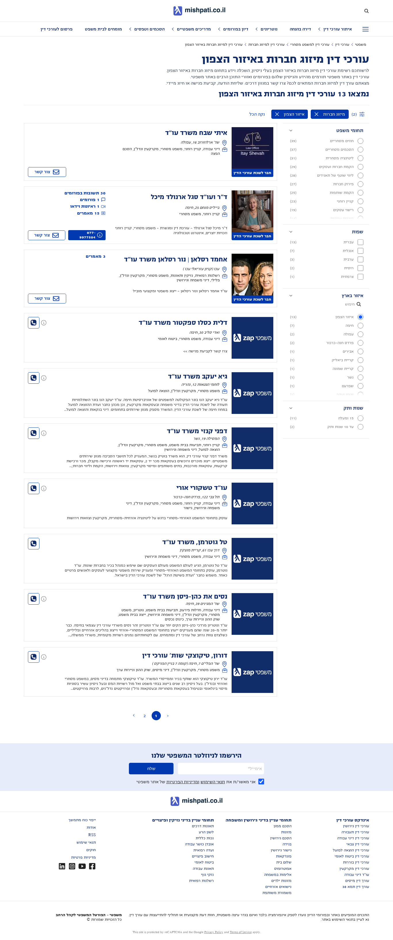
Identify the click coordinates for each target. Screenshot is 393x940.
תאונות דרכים (203, 826)
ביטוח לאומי (204, 862)
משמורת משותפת (276, 893)
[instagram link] (72, 866)
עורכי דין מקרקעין (354, 869)
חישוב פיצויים (203, 856)
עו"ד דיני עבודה (356, 875)
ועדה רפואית (203, 850)
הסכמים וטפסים (149, 29)
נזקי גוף (207, 875)
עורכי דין (342, 45)
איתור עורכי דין (337, 29)
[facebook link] (92, 866)
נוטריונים (269, 29)
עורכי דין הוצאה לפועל (351, 850)
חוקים (91, 850)
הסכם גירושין (280, 838)
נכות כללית (205, 838)
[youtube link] (82, 866)
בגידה (287, 844)
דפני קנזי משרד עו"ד (197, 431)
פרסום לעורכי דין (57, 29)
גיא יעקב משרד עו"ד (197, 376)
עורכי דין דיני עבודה (353, 838)
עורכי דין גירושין (356, 826)
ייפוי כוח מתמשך (82, 820)
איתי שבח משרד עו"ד (196, 132)
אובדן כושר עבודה (199, 844)
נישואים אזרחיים (278, 887)
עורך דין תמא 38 (355, 887)
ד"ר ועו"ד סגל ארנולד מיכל (189, 197)
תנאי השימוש (213, 781)
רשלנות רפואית (201, 881)
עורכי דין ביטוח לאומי (352, 856)
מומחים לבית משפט (103, 29)
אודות (91, 828)
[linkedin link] (62, 866)
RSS (92, 835)
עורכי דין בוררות (356, 862)
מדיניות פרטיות (83, 857)
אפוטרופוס (282, 869)
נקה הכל (257, 114)
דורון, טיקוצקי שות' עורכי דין (184, 655)
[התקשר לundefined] (33, 322)
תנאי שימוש (86, 842)
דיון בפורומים (235, 29)
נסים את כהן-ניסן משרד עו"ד (185, 596)
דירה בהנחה (300, 29)
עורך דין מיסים (357, 881)
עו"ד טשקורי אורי (201, 487)
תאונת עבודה (203, 869)
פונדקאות (283, 856)
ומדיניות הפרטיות (182, 781)
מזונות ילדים (281, 881)
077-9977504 (87, 235)
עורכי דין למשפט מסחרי (309, 45)
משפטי (360, 45)
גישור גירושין (281, 850)
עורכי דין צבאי (357, 844)
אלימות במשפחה (277, 875)
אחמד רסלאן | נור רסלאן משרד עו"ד (175, 259)
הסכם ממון (282, 826)
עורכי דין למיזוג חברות (266, 45)
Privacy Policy (213, 932)
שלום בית (283, 862)
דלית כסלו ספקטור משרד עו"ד (183, 322)
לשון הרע (206, 832)
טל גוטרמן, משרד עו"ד (194, 542)
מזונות (286, 832)
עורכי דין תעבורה (355, 832)
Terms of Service (241, 932)
